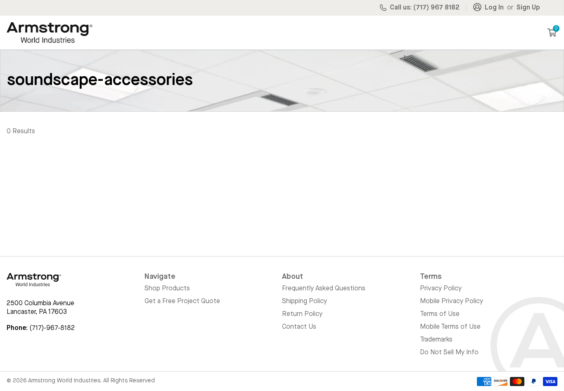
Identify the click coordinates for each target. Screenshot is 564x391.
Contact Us (299, 327)
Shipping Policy (304, 301)
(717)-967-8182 (52, 328)
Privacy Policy (441, 288)
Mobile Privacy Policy (451, 301)
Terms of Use (440, 314)
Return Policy (302, 314)
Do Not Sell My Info (449, 352)
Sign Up (528, 8)
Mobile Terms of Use (450, 327)
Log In (494, 8)
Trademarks (436, 340)
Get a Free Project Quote (182, 301)
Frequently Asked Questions (323, 288)
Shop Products (167, 288)
